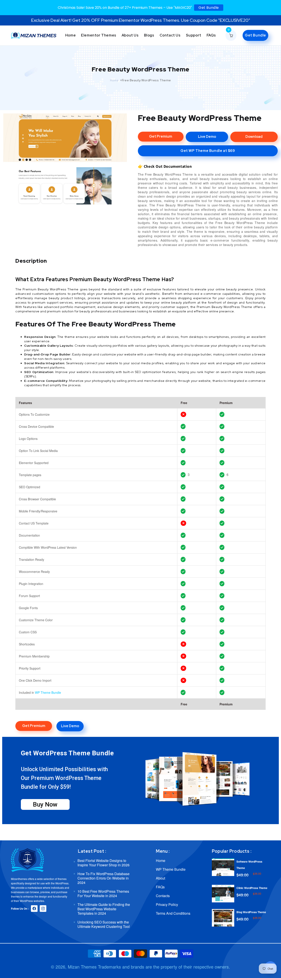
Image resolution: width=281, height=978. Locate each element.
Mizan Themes (82, 966)
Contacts (163, 895)
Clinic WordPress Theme (251, 888)
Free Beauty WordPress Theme (146, 80)
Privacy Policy (167, 904)
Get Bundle (208, 7)
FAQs (160, 886)
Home (114, 80)
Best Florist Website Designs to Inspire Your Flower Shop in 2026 (103, 862)
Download (254, 136)
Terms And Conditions (173, 913)
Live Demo (207, 136)
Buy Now (45, 804)
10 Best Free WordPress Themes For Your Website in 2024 (103, 893)
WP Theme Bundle (48, 692)
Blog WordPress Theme (251, 912)
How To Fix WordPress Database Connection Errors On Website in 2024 (103, 878)
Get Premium (160, 136)
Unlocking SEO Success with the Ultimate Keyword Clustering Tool (103, 924)
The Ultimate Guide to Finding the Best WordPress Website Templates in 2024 (103, 909)
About (160, 878)
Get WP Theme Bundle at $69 (207, 150)
